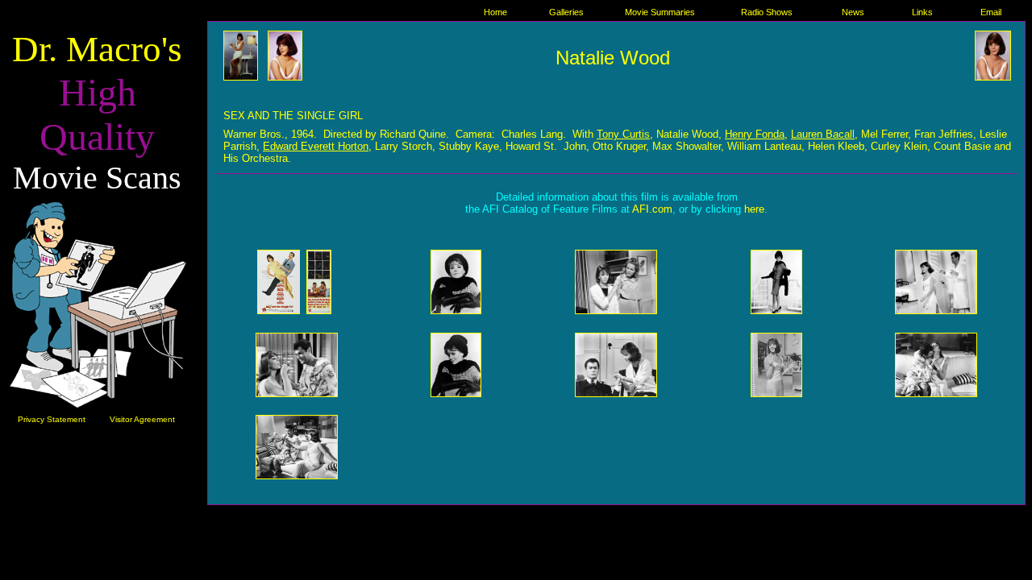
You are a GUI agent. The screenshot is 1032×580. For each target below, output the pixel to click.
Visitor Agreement (142, 419)
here (754, 209)
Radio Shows (767, 12)
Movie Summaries (660, 12)
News (853, 12)
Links (922, 12)
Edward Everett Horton (315, 146)
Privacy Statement (51, 419)
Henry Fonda (754, 134)
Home (495, 12)
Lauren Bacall (823, 134)
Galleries (566, 12)
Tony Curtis (623, 134)
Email (990, 12)
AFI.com (652, 209)
